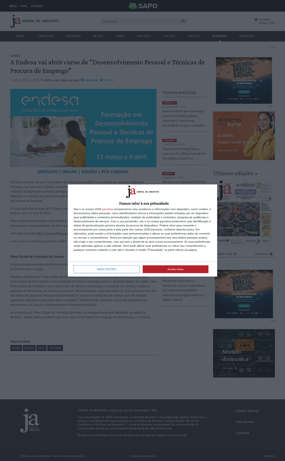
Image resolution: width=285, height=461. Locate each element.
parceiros (107, 209)
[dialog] (142, 230)
